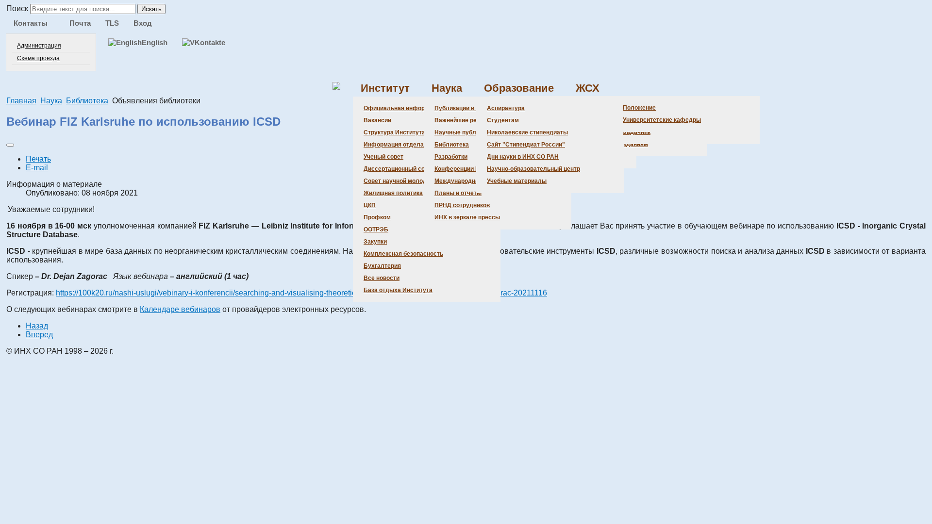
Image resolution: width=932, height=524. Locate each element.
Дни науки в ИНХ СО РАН (523, 156)
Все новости (381, 278)
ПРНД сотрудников (462, 205)
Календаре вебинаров (180, 309)
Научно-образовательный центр (533, 168)
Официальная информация (403, 108)
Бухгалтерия (382, 265)
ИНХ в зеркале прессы (467, 217)
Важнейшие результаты (469, 120)
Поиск (17, 8)
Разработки (450, 156)
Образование (519, 88)
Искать (151, 9)
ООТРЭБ (376, 229)
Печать (38, 159)
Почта (80, 23)
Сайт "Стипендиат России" (526, 144)
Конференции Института (469, 168)
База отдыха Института (398, 290)
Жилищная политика (393, 193)
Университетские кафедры (662, 119)
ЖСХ (587, 88)
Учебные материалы (517, 181)
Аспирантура (506, 108)
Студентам (503, 120)
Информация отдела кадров (405, 144)
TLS (112, 23)
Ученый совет (383, 156)
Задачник (636, 132)
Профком (377, 217)
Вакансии (377, 120)
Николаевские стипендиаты (527, 132)
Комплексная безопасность (403, 253)
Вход (142, 23)
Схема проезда (38, 58)
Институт (385, 88)
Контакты (31, 23)
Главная (21, 101)
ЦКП (370, 205)
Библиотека (451, 144)
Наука (447, 88)
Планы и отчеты (458, 193)
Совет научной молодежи (401, 181)
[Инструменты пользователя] (10, 145)
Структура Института (394, 132)
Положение (639, 107)
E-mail (37, 168)
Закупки (375, 241)
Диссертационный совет (399, 168)
